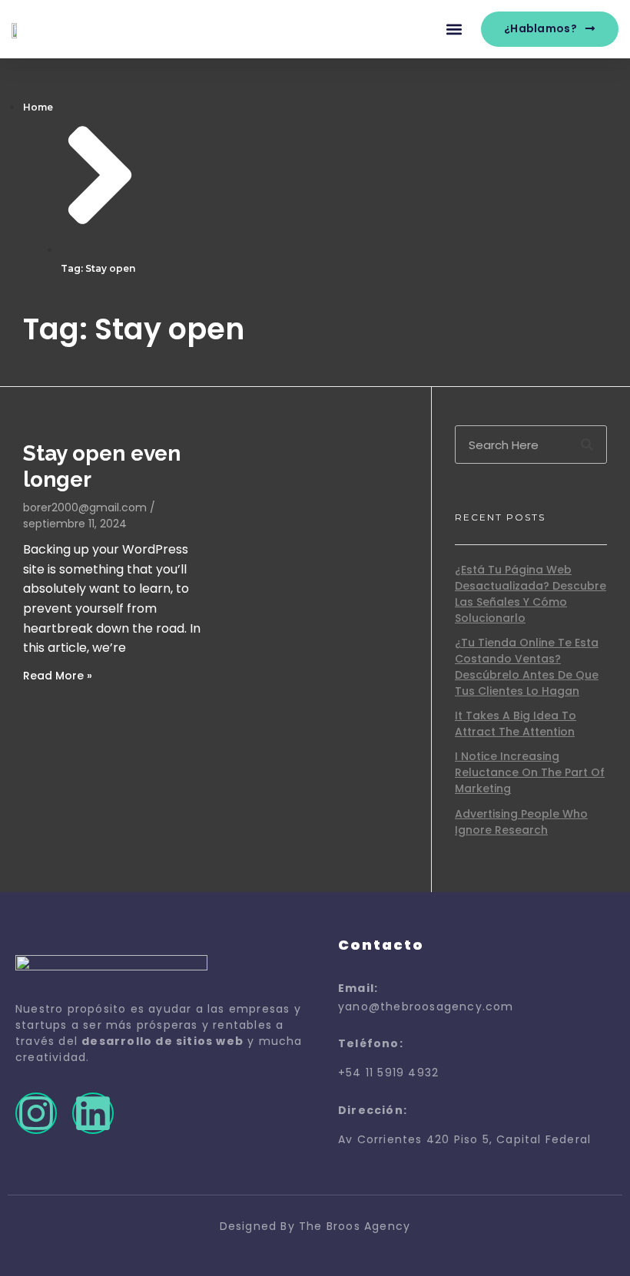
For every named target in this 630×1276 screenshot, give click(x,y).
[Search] (587, 444)
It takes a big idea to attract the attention (515, 723)
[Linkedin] (93, 1113)
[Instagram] (36, 1113)
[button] (454, 29)
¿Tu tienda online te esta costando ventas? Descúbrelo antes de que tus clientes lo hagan (526, 667)
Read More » (57, 675)
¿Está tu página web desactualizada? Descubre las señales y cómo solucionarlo (530, 594)
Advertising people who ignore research (521, 822)
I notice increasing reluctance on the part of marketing (530, 772)
